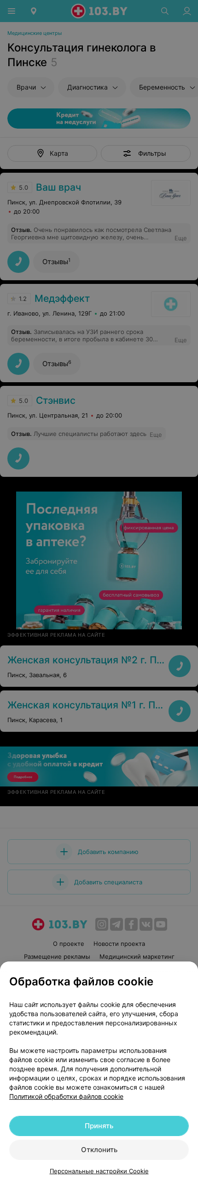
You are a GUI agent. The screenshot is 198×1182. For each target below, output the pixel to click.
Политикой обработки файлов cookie (66, 1096)
